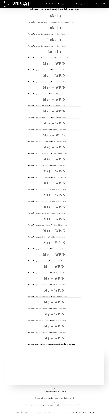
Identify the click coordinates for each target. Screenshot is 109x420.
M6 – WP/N (54, 302)
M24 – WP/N (54, 87)
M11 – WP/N (54, 242)
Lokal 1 (54, 51)
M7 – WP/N (54, 290)
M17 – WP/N (54, 171)
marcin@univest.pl (67, 398)
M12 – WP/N (54, 230)
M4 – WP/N (54, 326)
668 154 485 (82, 405)
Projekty (95, 4)
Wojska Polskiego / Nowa (67, 22)
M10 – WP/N (54, 254)
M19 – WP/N (54, 147)
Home (41, 4)
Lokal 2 (54, 39)
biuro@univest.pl (41, 398)
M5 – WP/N (54, 314)
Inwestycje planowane (82, 4)
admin (31, 22)
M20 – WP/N (54, 135)
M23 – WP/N (54, 99)
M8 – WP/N (54, 278)
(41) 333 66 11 (32, 405)
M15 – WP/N (54, 194)
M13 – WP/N (54, 218)
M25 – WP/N (54, 75)
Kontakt (103, 4)
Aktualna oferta (50, 4)
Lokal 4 (54, 15)
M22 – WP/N (54, 111)
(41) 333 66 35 (54, 405)
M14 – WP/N (54, 206)
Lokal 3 (54, 27)
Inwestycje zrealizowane (65, 4)
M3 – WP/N (54, 338)
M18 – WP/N (54, 159)
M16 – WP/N (54, 183)
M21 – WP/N (54, 123)
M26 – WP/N (54, 63)
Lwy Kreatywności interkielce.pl (83, 413)
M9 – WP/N (54, 266)
